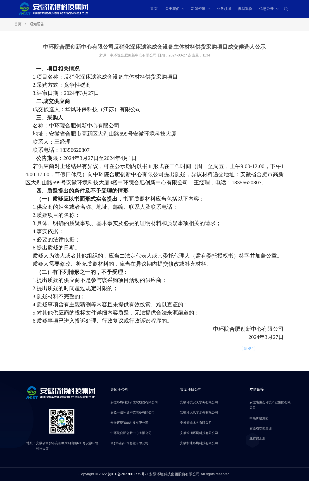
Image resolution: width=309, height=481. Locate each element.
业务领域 (224, 9)
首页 (154, 9)
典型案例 (245, 9)
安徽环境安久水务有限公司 (199, 402)
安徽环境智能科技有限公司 (129, 423)
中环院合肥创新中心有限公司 (131, 433)
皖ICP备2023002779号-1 (128, 474)
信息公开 (266, 9)
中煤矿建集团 (259, 418)
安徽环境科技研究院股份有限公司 (134, 402)
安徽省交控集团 (261, 428)
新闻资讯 (198, 9)
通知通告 (37, 24)
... (181, 453)
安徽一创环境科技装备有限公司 (132, 412)
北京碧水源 (257, 438)
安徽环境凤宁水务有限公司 (199, 412)
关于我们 (172, 9)
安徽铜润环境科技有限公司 (199, 433)
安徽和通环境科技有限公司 (199, 443)
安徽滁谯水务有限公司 (196, 423)
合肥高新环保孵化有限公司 (129, 443)
